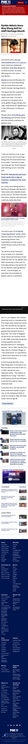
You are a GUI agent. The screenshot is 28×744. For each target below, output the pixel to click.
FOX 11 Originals (5, 597)
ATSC (2, 704)
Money (3, 666)
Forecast (15, 544)
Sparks (14, 591)
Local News (5, 487)
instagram (14, 725)
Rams (14, 567)
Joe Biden (15, 646)
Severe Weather (17, 557)
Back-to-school (5, 572)
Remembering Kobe (4, 631)
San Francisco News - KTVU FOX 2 (16, 671)
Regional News (16, 666)
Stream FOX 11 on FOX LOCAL (16, 599)
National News (5, 550)
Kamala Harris (16, 649)
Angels (14, 576)
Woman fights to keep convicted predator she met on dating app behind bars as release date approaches (9, 505)
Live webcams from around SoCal (16, 608)
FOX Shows (4, 692)
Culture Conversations (4, 628)
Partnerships (4, 710)
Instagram (3, 644)
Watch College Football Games (17, 691)
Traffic (14, 546)
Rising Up (3, 624)
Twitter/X (3, 651)
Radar (14, 548)
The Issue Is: (4, 599)
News (3, 542)
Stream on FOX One (16, 684)
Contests (3, 685)
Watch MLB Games (16, 694)
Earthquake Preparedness (16, 554)
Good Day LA (5, 565)
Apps (14, 605)
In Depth (3, 600)
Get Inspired (4, 622)
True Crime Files (5, 606)
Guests (3, 567)
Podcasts (3, 658)
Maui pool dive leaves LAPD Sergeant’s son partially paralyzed (18, 447)
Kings (14, 580)
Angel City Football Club (16, 586)
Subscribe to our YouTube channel (12, 470)
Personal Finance (5, 671)
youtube (17, 725)
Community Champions (4, 611)
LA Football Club (17, 584)
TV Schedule (4, 690)
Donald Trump (16, 644)
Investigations (4, 625)
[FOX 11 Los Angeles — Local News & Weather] (5, 2)
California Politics (17, 640)
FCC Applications (5, 699)
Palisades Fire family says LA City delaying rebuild (9, 529)
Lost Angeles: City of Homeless (5, 608)
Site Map (3, 712)
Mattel (3, 80)
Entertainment (20, 34)
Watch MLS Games (16, 716)
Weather (16, 542)
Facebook (3, 642)
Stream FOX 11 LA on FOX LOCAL (12, 411)
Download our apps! (4, 655)
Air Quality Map (16, 550)
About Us (4, 683)
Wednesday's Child (4, 603)
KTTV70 (3, 634)
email (20, 725)
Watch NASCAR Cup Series (17, 697)
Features (4, 595)
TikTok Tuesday (5, 578)
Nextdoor (3, 649)
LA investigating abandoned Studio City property (8, 516)
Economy (3, 668)
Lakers (14, 571)
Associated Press (12, 34)
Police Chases (4, 548)
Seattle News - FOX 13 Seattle (16, 678)
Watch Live (20, 2)
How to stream (5, 653)
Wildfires (15, 559)
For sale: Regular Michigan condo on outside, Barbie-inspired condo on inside (13, 219)
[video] (23, 517)
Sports (15, 565)
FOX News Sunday (4, 560)
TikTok (3, 646)
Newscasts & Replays (16, 602)
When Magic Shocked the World (4, 615)
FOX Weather (16, 561)
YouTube (3, 647)
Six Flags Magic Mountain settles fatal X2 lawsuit (9, 522)
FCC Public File (5, 697)
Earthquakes (16, 552)
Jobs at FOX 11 (5, 694)
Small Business (5, 669)
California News (5, 546)
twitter (11, 725)
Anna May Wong (16, 68)
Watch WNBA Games (16, 713)
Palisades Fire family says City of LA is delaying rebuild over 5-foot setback (18, 454)
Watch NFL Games (15, 687)
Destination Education (4, 619)
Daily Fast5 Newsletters (4, 661)
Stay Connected (5, 639)
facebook (8, 725)
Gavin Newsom (16, 647)
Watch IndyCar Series (16, 700)
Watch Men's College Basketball (16, 705)
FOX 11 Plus (4, 706)
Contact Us (4, 708)
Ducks (14, 582)
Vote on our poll (5, 576)
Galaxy (14, 589)
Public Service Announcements (5, 702)
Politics (3, 557)
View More (22, 487)
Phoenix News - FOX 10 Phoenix (17, 675)
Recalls (3, 556)
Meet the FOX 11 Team (5, 687)
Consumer (3, 554)
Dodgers (15, 574)
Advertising (4, 696)
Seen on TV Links (5, 574)
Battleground (16, 651)
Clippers (15, 572)
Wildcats (15, 578)
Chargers (15, 569)
